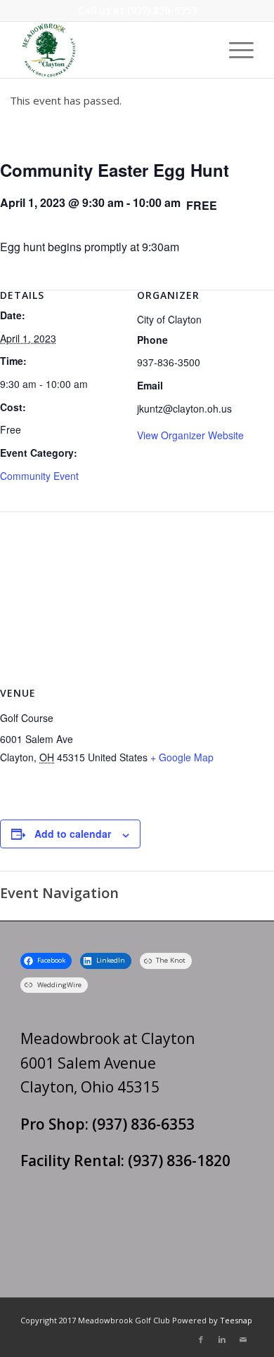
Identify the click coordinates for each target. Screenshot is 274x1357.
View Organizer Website (190, 435)
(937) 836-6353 (162, 10)
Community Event (39, 476)
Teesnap (236, 1320)
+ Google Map (182, 757)
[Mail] (243, 1339)
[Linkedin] (222, 1339)
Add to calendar (72, 834)
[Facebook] (200, 1339)
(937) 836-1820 (179, 1160)
